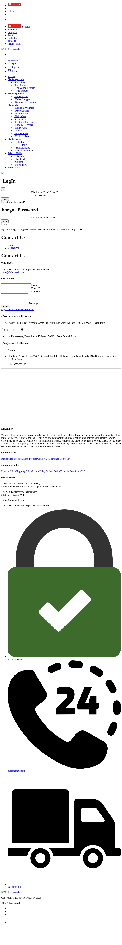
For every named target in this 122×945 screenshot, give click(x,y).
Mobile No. (37, 291)
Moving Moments (23, 150)
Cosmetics (20, 119)
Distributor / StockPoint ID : (45, 192)
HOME (11, 76)
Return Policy (39, 471)
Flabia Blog (20, 164)
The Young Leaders (24, 88)
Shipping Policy (24, 471)
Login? (4, 224)
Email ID (36, 288)
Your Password (38, 195)
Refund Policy (53, 471)
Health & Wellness (24, 107)
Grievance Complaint (59, 458)
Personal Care (21, 110)
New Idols (20, 144)
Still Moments (22, 147)
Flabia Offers (21, 96)
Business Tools (22, 136)
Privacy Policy (8, 471)
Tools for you (14, 167)
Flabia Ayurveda (16, 79)
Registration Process (11, 458)
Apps (14, 63)
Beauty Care (21, 113)
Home (11, 245)
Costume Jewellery (24, 122)
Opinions (19, 162)
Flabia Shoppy (22, 99)
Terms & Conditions (70, 471)
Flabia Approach (16, 93)
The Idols (20, 142)
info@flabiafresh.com (13, 272)
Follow (11, 11)
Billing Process (29, 458)
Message (33, 303)
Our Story (19, 82)
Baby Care (20, 116)
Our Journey (21, 85)
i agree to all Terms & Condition (17, 309)
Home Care (20, 127)
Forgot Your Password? (13, 202)
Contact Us (13, 247)
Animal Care (21, 133)
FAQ (83, 471)
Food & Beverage (23, 125)
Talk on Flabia (15, 153)
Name (34, 285)
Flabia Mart (13, 105)
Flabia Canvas (15, 139)
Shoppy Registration (25, 102)
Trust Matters (21, 90)
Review (19, 156)
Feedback (20, 159)
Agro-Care (20, 130)
